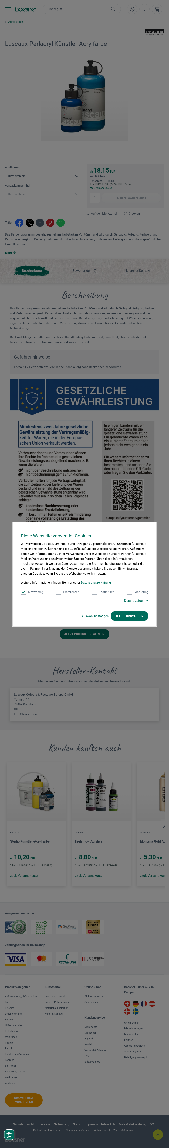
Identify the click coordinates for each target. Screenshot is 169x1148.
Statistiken (107, 592)
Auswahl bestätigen (95, 616)
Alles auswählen (129, 616)
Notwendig (35, 592)
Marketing (141, 592)
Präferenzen (71, 592)
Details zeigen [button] (134, 601)
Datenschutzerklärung (96, 583)
